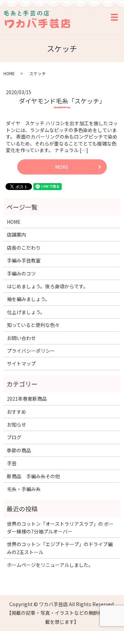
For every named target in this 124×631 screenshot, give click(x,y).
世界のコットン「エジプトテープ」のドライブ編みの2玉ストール (60, 548)
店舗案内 (16, 234)
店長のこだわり (24, 247)
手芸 (12, 463)
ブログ (14, 437)
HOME (9, 73)
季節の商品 (19, 450)
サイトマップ (21, 363)
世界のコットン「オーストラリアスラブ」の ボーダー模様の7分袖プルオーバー (60, 527)
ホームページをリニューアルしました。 (50, 564)
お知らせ (16, 424)
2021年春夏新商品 (27, 398)
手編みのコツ (21, 273)
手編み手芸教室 (24, 260)
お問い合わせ (21, 337)
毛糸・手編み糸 (24, 488)
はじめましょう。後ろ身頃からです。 (47, 286)
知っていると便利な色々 (33, 324)
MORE (62, 166)
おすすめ (16, 411)
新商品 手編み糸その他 (33, 476)
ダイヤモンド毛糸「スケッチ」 (62, 100)
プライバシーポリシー (31, 350)
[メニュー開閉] (114, 17)
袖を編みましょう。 (28, 299)
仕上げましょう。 (26, 312)
